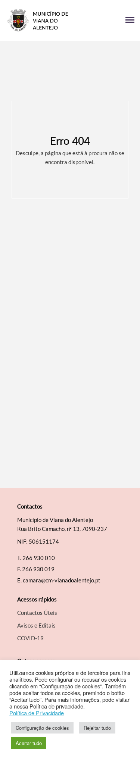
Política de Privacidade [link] (36, 713)
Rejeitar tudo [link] (97, 727)
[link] (38, 20)
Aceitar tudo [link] (29, 743)
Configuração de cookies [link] (42, 727)
